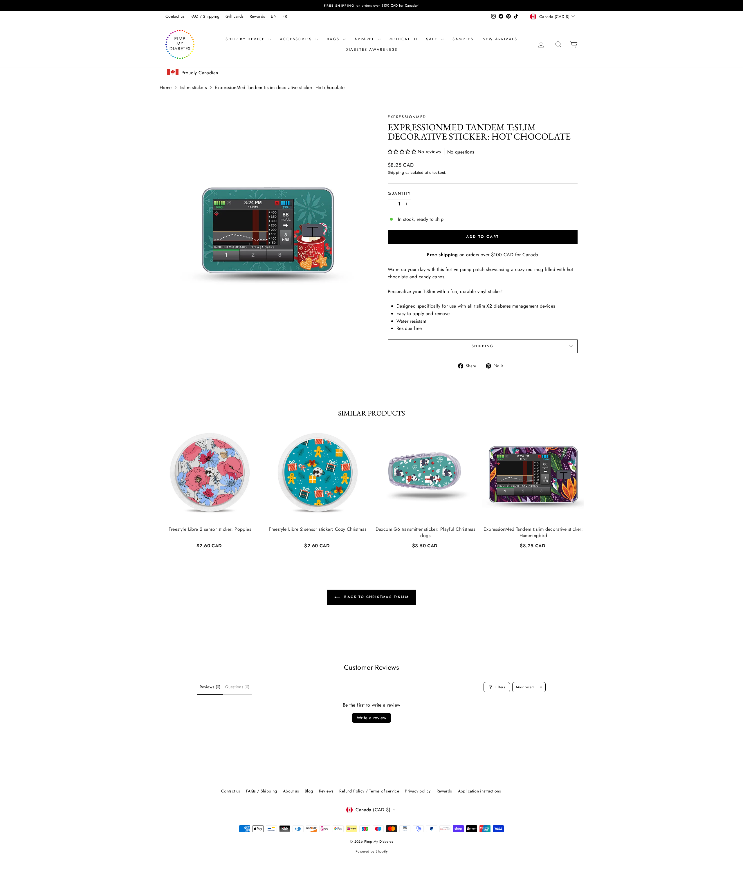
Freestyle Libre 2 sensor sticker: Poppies (210, 529)
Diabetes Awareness (371, 49)
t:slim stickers (193, 87)
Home (166, 87)
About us (291, 791)
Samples (462, 39)
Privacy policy (418, 791)
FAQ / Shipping (205, 16)
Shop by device (246, 39)
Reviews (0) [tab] (210, 687)
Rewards (257, 16)
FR (284, 16)
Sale (432, 39)
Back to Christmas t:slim (375, 596)
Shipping (396, 172)
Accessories (297, 39)
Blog (309, 791)
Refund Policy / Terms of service (369, 791)
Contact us (175, 16)
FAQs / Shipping (261, 791)
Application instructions (479, 791)
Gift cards (235, 16)
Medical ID (403, 39)
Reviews (326, 791)
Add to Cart (209, 544)
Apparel (365, 39)
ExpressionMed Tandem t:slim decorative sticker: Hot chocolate (280, 87)
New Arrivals (499, 39)
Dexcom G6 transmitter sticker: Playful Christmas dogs (425, 532)
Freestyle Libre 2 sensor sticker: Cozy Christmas (317, 529)
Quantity (399, 193)
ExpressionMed (407, 117)
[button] (403, 151)
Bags (334, 39)
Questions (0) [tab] (237, 687)
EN (274, 16)
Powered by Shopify (371, 851)
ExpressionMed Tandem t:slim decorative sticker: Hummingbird (533, 532)
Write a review (372, 717)
